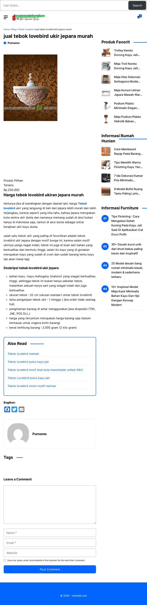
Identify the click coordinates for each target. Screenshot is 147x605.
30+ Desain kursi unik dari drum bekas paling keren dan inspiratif (127, 249)
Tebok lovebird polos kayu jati (28, 362)
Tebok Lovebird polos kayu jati (29, 378)
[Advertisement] (50, 152)
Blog (14, 29)
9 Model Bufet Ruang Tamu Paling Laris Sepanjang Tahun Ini (128, 193)
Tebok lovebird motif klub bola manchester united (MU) (45, 370)
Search (137, 5)
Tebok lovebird (25, 29)
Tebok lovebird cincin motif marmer (32, 386)
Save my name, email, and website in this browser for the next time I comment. (46, 560)
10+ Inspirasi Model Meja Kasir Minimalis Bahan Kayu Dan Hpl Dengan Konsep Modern (125, 296)
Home (7, 29)
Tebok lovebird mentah (23, 353)
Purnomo (14, 43)
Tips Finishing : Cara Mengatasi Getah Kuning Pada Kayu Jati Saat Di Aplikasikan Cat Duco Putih (127, 225)
